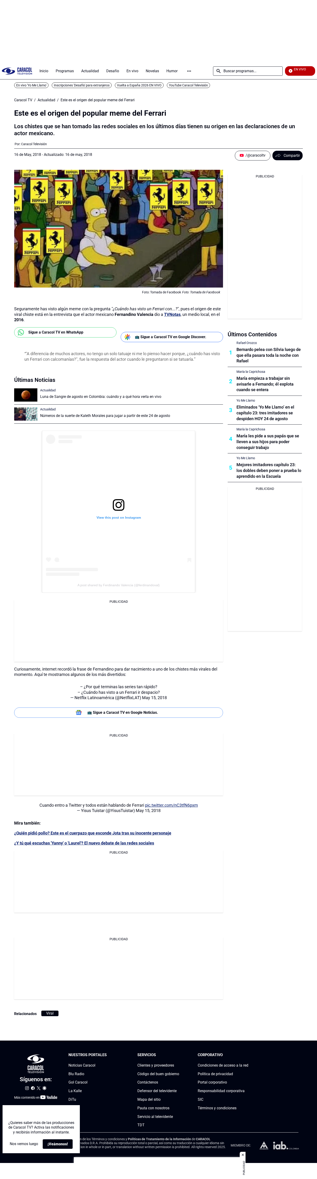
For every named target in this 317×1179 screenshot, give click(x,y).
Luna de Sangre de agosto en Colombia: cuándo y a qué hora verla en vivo (100, 396)
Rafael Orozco (246, 343)
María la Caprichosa (250, 371)
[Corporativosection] (247, 1055)
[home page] (17, 71)
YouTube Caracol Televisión (188, 85)
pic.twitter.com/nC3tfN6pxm (171, 805)
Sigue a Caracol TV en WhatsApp (55, 332)
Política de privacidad (215, 1073)
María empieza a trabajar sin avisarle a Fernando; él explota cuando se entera (265, 384)
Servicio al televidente (155, 1116)
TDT (141, 1125)
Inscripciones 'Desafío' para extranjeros (82, 85)
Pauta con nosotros (153, 1108)
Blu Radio (76, 1073)
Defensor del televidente (157, 1091)
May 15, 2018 (154, 697)
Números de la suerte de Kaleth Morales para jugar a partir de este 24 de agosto (105, 415)
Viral (50, 1013)
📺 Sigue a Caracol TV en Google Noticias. (122, 712)
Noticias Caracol (81, 1065)
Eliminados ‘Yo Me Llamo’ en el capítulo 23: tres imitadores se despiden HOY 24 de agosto (265, 413)
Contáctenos (147, 1082)
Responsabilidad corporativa (221, 1091)
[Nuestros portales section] (108, 1055)
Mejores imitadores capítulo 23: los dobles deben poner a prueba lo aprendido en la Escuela (268, 470)
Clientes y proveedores (155, 1065)
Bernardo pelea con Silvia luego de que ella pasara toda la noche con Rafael (268, 355)
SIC (200, 1099)
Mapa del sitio (149, 1099)
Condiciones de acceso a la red (223, 1065)
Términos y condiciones (217, 1108)
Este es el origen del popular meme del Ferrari (98, 100)
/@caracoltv (255, 155)
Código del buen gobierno (158, 1073)
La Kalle (75, 1091)
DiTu (72, 1099)
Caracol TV (23, 100)
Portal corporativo (212, 1082)
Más (189, 71)
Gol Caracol (77, 1082)
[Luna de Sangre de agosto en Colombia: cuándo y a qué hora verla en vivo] (25, 395)
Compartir (292, 155)
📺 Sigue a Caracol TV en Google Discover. (170, 337)
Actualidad (46, 100)
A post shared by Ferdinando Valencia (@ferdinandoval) (119, 585)
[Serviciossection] (177, 1055)
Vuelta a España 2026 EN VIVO (139, 85)
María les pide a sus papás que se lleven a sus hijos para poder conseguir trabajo (267, 441)
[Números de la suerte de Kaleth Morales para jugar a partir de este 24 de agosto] (25, 414)
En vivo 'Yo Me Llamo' (31, 85)
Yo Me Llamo (245, 400)
